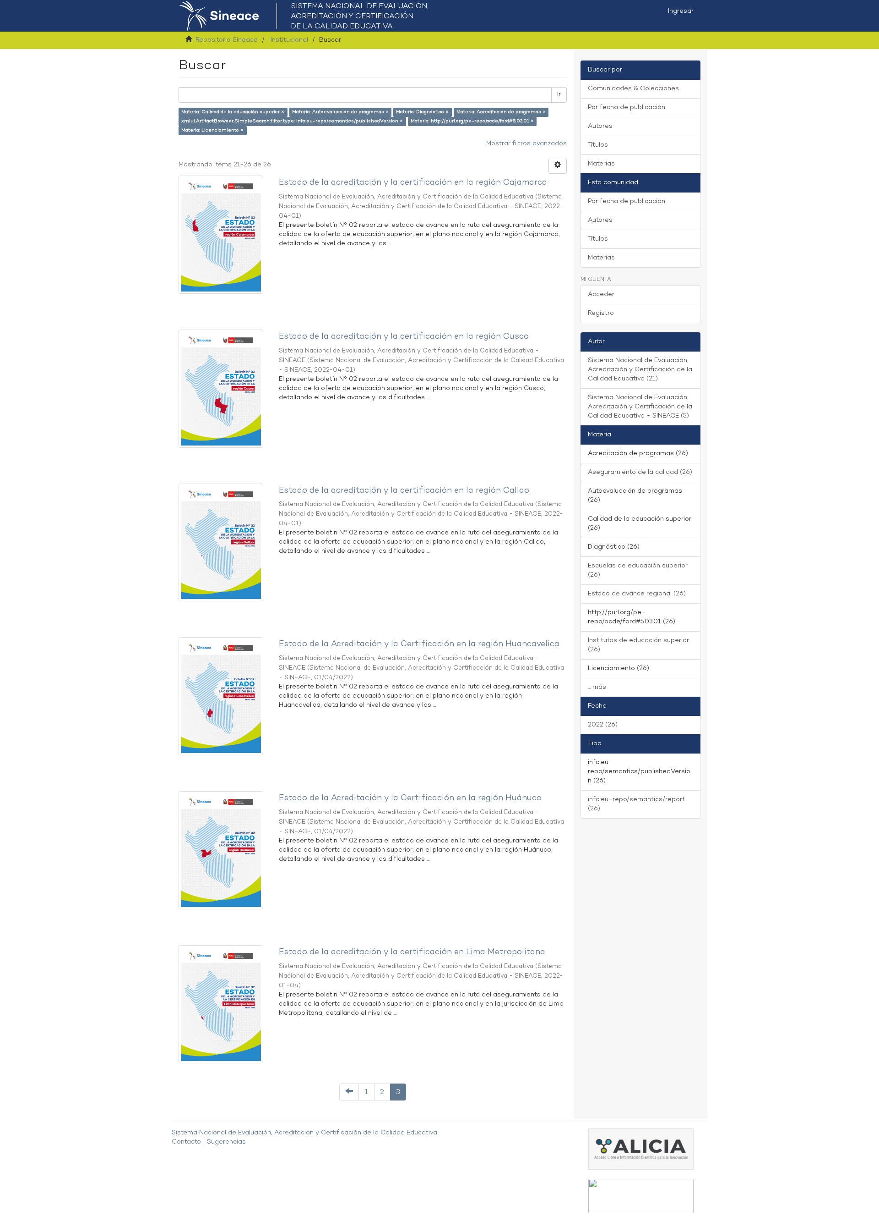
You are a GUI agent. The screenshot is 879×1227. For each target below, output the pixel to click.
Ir (559, 94)
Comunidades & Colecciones (633, 88)
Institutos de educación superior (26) (638, 645)
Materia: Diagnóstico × (422, 112)
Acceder (601, 294)
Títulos (598, 145)
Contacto (186, 1142)
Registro (601, 313)
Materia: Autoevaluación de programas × (340, 112)
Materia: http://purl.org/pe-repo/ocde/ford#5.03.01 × (472, 121)
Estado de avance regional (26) (637, 593)
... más (597, 687)
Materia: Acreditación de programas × (501, 112)
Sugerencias (226, 1142)
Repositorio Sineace (226, 40)
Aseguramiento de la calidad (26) (640, 472)
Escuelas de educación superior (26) (638, 570)
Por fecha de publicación (626, 107)
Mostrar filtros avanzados (526, 143)
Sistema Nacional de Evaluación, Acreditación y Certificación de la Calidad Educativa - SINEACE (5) (640, 406)
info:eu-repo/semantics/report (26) (636, 804)
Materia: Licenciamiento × (212, 130)
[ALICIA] (641, 1149)
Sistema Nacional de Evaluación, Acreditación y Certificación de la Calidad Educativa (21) (640, 369)
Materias (601, 164)
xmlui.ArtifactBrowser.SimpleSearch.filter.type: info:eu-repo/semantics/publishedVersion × (292, 121)
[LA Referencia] (641, 1196)
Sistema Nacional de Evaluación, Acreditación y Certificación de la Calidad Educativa (304, 1132)
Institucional (289, 40)
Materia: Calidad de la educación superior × (232, 112)
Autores (600, 126)
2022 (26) (603, 725)
